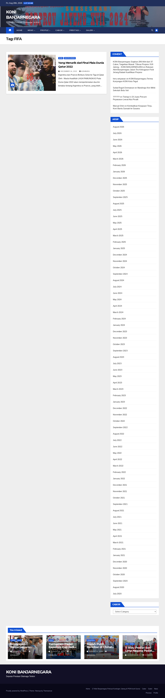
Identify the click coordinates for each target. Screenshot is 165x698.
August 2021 (118, 511)
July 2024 (117, 287)
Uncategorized (70, 58)
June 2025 (117, 216)
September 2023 (120, 351)
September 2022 (120, 427)
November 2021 (120, 491)
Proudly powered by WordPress (17, 691)
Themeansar (47, 691)
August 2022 (118, 434)
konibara (85, 71)
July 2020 (117, 594)
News (31, 30)
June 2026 (117, 140)
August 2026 (118, 127)
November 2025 (120, 184)
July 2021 (117, 517)
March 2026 (118, 159)
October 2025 (119, 191)
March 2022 (118, 466)
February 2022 (119, 472)
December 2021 (120, 485)
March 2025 (118, 236)
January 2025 (119, 248)
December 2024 (120, 255)
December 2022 (120, 408)
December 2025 (120, 178)
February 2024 (119, 319)
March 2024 (118, 312)
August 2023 (118, 357)
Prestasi (74, 30)
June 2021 (117, 523)
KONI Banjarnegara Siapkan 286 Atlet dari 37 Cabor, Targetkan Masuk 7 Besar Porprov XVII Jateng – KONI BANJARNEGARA (133, 64)
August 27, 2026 (20, 651)
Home (19, 30)
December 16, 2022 (69, 71)
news (61, 58)
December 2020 (120, 562)
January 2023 (119, 402)
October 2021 (119, 498)
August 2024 (118, 280)
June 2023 (117, 370)
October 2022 (119, 421)
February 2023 (119, 395)
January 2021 (119, 555)
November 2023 (120, 338)
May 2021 (117, 530)
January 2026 (119, 172)
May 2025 (117, 223)
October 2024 (119, 268)
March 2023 (118, 389)
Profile (44, 30)
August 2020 (118, 587)
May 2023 (117, 376)
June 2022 (117, 447)
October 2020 (119, 574)
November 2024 (120, 261)
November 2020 (120, 568)
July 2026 (117, 133)
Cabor (59, 30)
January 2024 (119, 325)
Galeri (89, 30)
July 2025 (117, 210)
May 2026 (117, 146)
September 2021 (120, 504)
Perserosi (91, 640)
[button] (152, 30)
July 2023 (117, 363)
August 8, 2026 (134, 655)
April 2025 (117, 229)
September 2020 (120, 581)
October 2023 (119, 344)
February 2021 (119, 549)
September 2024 (120, 274)
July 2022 (117, 440)
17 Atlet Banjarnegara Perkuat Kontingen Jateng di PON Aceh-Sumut (116, 689)
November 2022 (120, 415)
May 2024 (117, 300)
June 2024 (117, 293)
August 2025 (118, 204)
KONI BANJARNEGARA (28, 671)
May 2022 (117, 453)
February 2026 (119, 165)
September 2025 (120, 197)
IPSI (127, 644)
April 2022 (117, 459)
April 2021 (117, 536)
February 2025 (119, 242)
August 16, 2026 (58, 651)
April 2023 (117, 383)
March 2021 (118, 543)
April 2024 (117, 306)
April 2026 (117, 152)
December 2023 (120, 331)
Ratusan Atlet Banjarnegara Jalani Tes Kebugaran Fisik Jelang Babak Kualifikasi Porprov (133, 69)
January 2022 (119, 479)
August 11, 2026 (96, 651)
